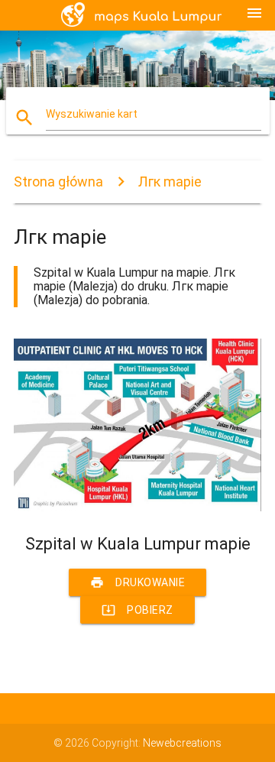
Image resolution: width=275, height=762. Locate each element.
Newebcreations (182, 743)
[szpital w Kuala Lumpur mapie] (137, 507)
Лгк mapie (170, 181)
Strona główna (58, 181)
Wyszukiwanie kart (92, 114)
